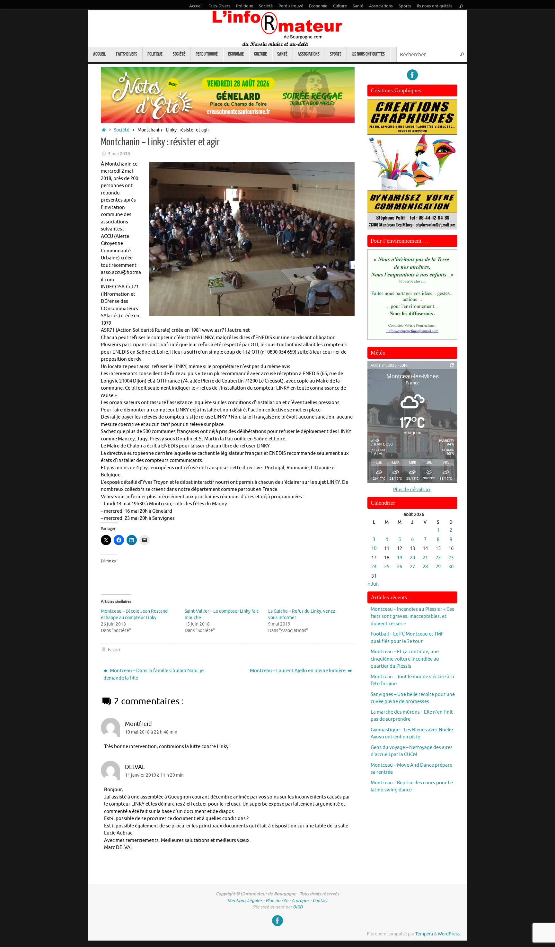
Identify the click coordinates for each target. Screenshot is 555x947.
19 (399, 558)
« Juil (373, 584)
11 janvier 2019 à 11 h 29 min (154, 775)
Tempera (424, 934)
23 (451, 558)
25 (386, 567)
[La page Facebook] (412, 74)
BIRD (298, 907)
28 (425, 567)
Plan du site (277, 900)
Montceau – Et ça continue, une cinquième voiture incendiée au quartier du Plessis (405, 659)
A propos (300, 900)
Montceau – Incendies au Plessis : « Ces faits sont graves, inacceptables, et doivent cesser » (412, 616)
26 (399, 567)
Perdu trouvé (290, 6)
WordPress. (449, 934)
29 (438, 567)
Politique (244, 6)
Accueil (196, 6)
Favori (114, 650)
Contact (320, 900)
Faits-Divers (219, 6)
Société (266, 6)
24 (373, 567)
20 (412, 558)
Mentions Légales (244, 900)
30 (451, 567)
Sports (405, 6)
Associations (381, 6)
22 (438, 558)
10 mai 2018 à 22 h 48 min (151, 732)
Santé (358, 6)
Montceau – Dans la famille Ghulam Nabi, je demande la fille (153, 674)
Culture (340, 6)
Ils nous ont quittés (435, 6)
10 (373, 549)
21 (425, 558)
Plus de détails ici (411, 490)
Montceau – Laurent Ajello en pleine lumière (298, 671)
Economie (318, 6)
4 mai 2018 (119, 154)
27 (412, 567)
